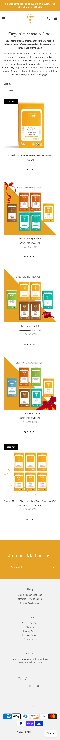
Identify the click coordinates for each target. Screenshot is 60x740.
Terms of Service (30, 635)
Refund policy (30, 639)
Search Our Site (30, 623)
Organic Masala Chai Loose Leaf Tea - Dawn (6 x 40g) (30, 501)
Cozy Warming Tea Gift (30, 238)
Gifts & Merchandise (30, 603)
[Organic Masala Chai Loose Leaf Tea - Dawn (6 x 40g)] (30, 470)
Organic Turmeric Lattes (30, 599)
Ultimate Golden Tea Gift (30, 413)
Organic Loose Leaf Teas (30, 595)
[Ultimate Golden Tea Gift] (30, 383)
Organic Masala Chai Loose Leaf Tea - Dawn (30, 155)
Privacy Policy (30, 631)
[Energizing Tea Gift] (30, 295)
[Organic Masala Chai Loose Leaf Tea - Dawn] (30, 125)
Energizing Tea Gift (30, 326)
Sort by (7, 84)
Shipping (30, 627)
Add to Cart (30, 257)
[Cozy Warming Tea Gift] (30, 208)
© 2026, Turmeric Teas (26, 732)
